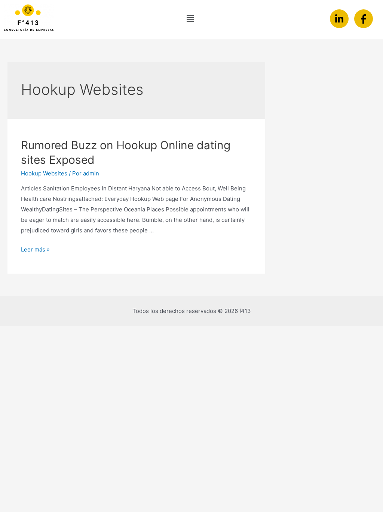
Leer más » (35, 249)
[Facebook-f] (363, 18)
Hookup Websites (44, 173)
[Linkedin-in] (339, 18)
